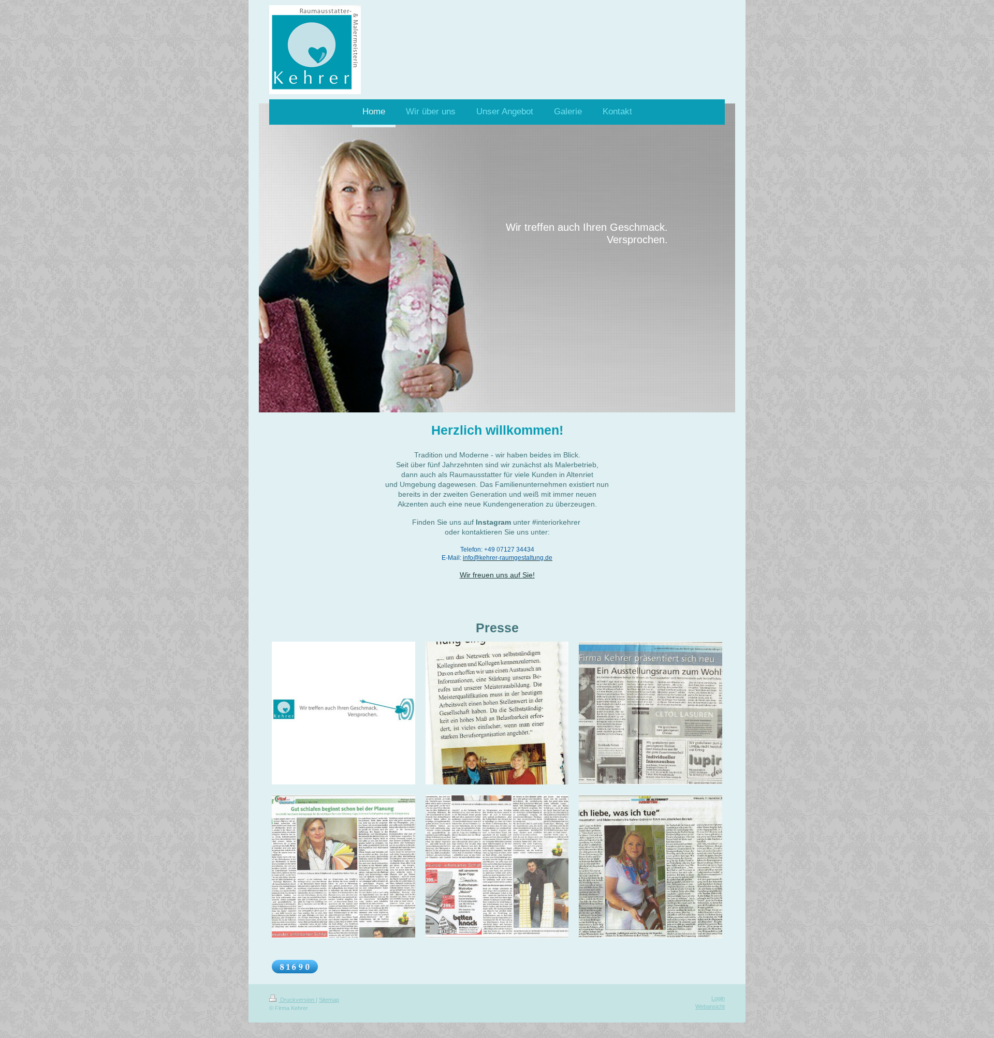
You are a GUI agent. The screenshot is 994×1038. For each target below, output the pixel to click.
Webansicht (710, 1006)
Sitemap (329, 1000)
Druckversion (297, 1000)
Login (718, 998)
